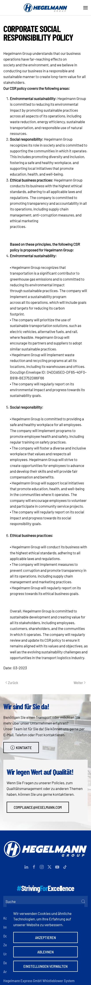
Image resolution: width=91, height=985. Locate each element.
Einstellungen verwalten (45, 966)
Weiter (78, 682)
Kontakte (24, 747)
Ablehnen (45, 952)
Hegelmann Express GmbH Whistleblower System (39, 980)
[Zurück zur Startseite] (45, 7)
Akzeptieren (45, 937)
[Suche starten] (83, 901)
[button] (85, 7)
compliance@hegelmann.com (38, 807)
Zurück (13, 682)
